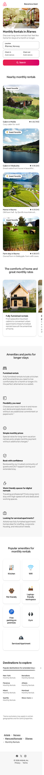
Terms (25, 763)
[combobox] (21, 46)
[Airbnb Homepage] (5, 4)
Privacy (17, 763)
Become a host (31, 4)
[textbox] (12, 54)
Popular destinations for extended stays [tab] (19, 668)
